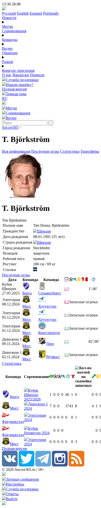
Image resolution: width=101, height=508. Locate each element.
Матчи (7, 26)
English (23, 13)
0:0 (66, 315)
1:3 (66, 289)
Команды (9, 40)
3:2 (66, 328)
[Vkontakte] (10, 465)
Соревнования (14, 31)
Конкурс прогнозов (18, 70)
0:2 (66, 302)
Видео (7, 48)
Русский (9, 13)
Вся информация (16, 151)
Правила (37, 75)
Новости (9, 18)
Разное (7, 62)
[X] (26, 465)
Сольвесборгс (49, 293)
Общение (10, 53)
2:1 (66, 341)
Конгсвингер (49, 333)
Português (51, 13)
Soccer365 (10, 127)
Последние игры (45, 151)
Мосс (26, 306)
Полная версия (14, 89)
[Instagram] (60, 465)
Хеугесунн (47, 306)
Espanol (36, 13)
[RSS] (76, 465)
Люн (50, 344)
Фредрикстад (13, 422)
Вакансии (21, 75)
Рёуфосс (53, 357)
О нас (7, 75)
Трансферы (89, 151)
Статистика (69, 151)
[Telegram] (43, 465)
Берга (27, 293)
